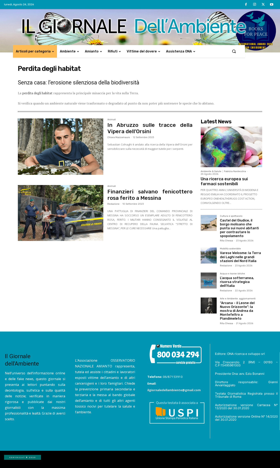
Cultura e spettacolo (231, 216)
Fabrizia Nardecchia (235, 171)
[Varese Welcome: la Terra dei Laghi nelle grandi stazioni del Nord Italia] (209, 256)
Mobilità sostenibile (230, 249)
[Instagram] (254, 4)
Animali (111, 119)
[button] (234, 51)
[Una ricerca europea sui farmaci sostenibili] (231, 147)
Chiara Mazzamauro (118, 137)
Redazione (113, 204)
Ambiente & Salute (211, 171)
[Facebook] (246, 4)
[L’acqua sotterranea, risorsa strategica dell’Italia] (209, 281)
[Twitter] (263, 4)
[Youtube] (271, 4)
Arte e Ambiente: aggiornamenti (238, 299)
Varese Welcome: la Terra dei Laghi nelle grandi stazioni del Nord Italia (240, 257)
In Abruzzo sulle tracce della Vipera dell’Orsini (149, 128)
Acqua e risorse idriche (232, 274)
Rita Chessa (226, 240)
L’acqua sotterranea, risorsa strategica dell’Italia (237, 282)
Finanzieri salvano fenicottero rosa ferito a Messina (149, 195)
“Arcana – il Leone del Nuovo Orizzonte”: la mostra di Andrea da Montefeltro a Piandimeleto (237, 311)
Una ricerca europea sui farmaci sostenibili (224, 181)
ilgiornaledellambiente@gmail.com (174, 390)
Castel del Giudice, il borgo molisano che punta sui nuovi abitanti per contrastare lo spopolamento (239, 228)
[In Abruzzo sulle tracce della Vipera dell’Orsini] (60, 146)
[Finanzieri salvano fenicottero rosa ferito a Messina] (60, 213)
